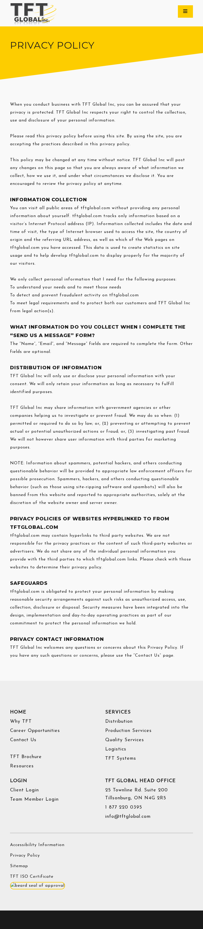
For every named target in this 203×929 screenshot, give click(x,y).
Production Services (128, 731)
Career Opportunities (35, 731)
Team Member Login (34, 799)
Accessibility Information (37, 845)
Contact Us (23, 740)
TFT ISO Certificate (31, 877)
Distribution (119, 721)
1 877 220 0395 (123, 807)
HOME (18, 712)
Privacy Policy (25, 855)
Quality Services (124, 740)
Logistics (115, 749)
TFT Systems (120, 758)
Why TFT (21, 721)
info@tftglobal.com (128, 816)
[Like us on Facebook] (88, 920)
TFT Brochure (26, 757)
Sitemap (19, 866)
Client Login (24, 790)
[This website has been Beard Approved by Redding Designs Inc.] (37, 885)
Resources (22, 766)
